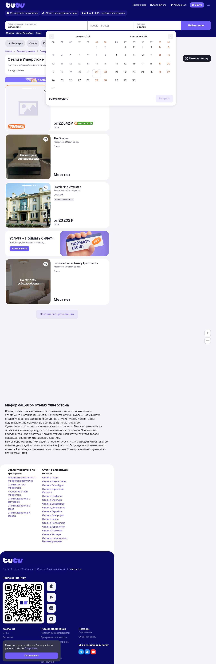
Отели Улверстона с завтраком (19, 500)
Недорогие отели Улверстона (18, 493)
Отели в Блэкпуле (52, 499)
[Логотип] (15, 5)
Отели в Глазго (50, 477)
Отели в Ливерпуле (53, 515)
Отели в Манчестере (54, 481)
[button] (51, 586)
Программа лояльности (54, 637)
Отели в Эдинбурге (53, 485)
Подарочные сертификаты (55, 632)
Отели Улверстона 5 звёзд (19, 507)
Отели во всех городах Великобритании (54, 540)
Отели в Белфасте (52, 496)
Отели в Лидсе (50, 519)
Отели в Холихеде (52, 530)
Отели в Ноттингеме (53, 522)
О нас (6, 632)
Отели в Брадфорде (53, 503)
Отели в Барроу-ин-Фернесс (53, 491)
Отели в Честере (51, 534)
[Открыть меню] (208, 5)
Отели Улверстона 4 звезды (19, 514)
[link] (19, 248)
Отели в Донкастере (53, 507)
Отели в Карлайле (52, 511)
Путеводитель (158, 4)
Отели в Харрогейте (53, 526)
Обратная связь (87, 636)
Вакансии (8, 637)
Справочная (139, 4)
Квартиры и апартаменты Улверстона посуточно (22, 479)
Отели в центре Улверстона (16, 486)
